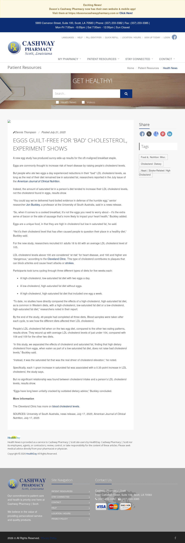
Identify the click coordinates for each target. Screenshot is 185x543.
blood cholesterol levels (65, 406)
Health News (68, 102)
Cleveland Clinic (57, 259)
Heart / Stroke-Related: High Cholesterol (154, 172)
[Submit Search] (126, 93)
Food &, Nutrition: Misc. (153, 157)
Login (167, 37)
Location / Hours (131, 37)
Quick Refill (112, 37)
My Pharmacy (68, 59)
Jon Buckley (33, 204)
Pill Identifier (94, 37)
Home (130, 68)
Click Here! (126, 13)
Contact (165, 59)
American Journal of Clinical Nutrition (38, 181)
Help (80, 37)
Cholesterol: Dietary (151, 163)
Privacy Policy (59, 518)
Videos (91, 102)
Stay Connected (137, 59)
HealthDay (31, 453)
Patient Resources (101, 59)
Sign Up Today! (152, 37)
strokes (69, 263)
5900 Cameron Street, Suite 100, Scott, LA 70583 (64, 23)
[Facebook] (174, 37)
